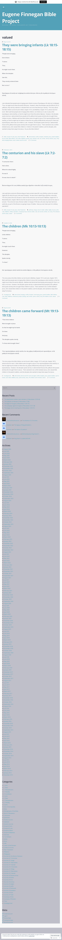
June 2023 (7, 530)
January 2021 (7, 593)
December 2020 (8, 595)
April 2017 (7, 689)
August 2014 (7, 758)
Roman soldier (31, 211)
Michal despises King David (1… (31, 434)
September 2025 (8, 473)
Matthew (23, 138)
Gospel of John (8, 826)
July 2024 (6, 503)
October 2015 (8, 728)
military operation (14, 211)
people (27, 138)
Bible (5, 136)
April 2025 (7, 483)
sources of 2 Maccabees (10, 871)
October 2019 (8, 625)
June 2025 (7, 479)
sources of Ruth (8, 892)
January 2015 (7, 747)
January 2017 (7, 695)
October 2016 (8, 702)
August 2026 (7, 449)
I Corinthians (7, 837)
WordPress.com (8, 922)
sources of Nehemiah (10, 888)
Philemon (6, 852)
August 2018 (7, 655)
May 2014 (6, 764)
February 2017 (8, 693)
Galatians (6, 822)
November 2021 (8, 571)
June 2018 (7, 659)
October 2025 (8, 470)
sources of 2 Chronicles (10, 867)
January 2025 (7, 490)
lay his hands (5, 138)
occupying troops (23, 211)
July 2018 (6, 657)
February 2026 (8, 462)
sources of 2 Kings (9, 869)
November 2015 (8, 725)
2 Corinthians (8, 794)
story (55, 138)
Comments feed (8, 920)
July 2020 (6, 605)
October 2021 (8, 573)
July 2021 (6, 580)
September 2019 (8, 627)
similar (43, 138)
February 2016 (8, 719)
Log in (5, 916)
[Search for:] (29, 388)
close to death (40, 210)
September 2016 (8, 704)
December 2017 (8, 672)
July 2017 (6, 683)
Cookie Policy (31, 936)
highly (50, 210)
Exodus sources (8, 820)
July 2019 (6, 631)
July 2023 (6, 528)
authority (31, 210)
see (40, 138)
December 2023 (8, 518)
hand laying (36, 294)
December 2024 (8, 492)
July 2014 (6, 760)
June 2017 (7, 685)
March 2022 (7, 563)
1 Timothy (7, 792)
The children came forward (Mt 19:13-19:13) (30, 313)
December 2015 (8, 723)
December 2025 (8, 466)
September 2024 (8, 498)
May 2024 (6, 507)
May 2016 (6, 713)
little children (12, 138)
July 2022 (6, 554)
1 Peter (6, 787)
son (49, 211)
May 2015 (6, 738)
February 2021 (8, 590)
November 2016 (8, 700)
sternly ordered (49, 138)
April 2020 (7, 612)
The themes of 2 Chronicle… (30, 420)
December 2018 (8, 646)
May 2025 (6, 481)
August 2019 (7, 629)
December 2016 (8, 698)
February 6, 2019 (8, 150)
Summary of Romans (10, 899)
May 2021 (6, 584)
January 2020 (7, 618)
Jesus (16, 136)
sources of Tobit (8, 895)
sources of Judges (9, 884)
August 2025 (7, 475)
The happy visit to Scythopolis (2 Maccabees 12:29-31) (19, 408)
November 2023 (8, 520)
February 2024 (8, 513)
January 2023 (7, 541)
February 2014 (8, 770)
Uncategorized (7, 294)
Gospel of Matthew (9, 832)
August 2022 (7, 552)
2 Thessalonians (8, 800)
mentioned (15, 296)
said (38, 138)
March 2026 (7, 460)
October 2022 (8, 548)
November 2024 (8, 494)
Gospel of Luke (10, 136)
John (57, 210)
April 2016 (7, 715)
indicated (46, 136)
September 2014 (8, 755)
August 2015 (7, 732)
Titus (5, 901)
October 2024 (8, 496)
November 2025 (8, 468)
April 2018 (7, 663)
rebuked (35, 138)
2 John (6, 796)
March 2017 (7, 691)
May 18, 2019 (7, 42)
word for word (23, 140)
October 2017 (8, 676)
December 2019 (8, 620)
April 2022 (7, 560)
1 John (6, 785)
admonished (32, 136)
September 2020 (8, 601)
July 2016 (6, 708)
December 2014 (8, 749)
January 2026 (7, 464)
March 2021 (7, 588)
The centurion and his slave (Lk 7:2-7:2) (28, 155)
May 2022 (6, 558)
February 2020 (8, 616)
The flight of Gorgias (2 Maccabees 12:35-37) (16, 403)
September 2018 (8, 653)
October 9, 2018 (8, 223)
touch (14, 140)
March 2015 (7, 743)
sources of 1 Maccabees (10, 862)
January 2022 (7, 567)
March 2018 (7, 665)
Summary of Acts (8, 897)
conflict (37, 136)
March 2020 (7, 614)
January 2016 (7, 721)
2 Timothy (7, 802)
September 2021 (8, 575)
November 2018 (8, 648)
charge (35, 210)
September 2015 (8, 730)
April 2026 (7, 458)
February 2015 (8, 745)
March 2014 (7, 768)
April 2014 (7, 766)
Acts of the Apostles (9, 807)
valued (17, 140)
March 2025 (7, 485)
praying (24, 296)
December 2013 (8, 775)
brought (34, 375)
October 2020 (8, 599)
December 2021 (8, 569)
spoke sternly (22, 377)
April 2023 (7, 535)
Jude (5, 843)
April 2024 (7, 509)
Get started (43, 1)
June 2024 (7, 505)
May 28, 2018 (7, 307)
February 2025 (8, 488)
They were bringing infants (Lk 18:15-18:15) (30, 47)
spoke (34, 296)
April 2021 (7, 586)
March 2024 (7, 511)
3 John (6, 805)
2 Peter (6, 798)
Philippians (7, 854)
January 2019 (7, 644)
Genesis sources (8, 824)
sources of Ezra (8, 880)
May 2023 (6, 533)
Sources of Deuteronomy (11, 875)
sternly (38, 296)
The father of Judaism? (20, 429)
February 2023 (8, 539)
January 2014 (7, 773)
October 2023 (8, 522)
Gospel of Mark (8, 830)
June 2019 (7, 633)
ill (52, 210)
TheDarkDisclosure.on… (13, 420)
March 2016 (7, 717)
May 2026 (6, 455)
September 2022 (8, 550)
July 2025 (6, 477)
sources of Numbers (10, 890)
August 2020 (7, 603)
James (5, 839)
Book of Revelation (9, 813)
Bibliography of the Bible (11, 811)
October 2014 (8, 753)
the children (46, 296)
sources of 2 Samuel (9, 873)
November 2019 (8, 623)
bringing (23, 294)
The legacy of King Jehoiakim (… (23, 425)
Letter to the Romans (10, 845)
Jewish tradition (55, 136)
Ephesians (7, 817)
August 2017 (7, 680)
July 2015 (6, 734)
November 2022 (8, 545)
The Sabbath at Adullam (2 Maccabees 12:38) (16, 401)
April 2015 (7, 740)
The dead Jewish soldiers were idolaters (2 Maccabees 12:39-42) (22, 399)
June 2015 (7, 736)
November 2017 (8, 674)
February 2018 (8, 668)
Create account (8, 914)
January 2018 (7, 670)
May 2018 (6, 661)
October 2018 (8, 650)
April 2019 (7, 638)
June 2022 (7, 556)
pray (31, 138)
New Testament (21, 136)
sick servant (40, 211)
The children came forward (35, 377)
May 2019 (6, 635)
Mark (19, 138)
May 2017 (6, 687)
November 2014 (8, 751)
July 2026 (6, 451)
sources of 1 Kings (9, 860)
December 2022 (8, 543)
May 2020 (6, 610)
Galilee (46, 210)
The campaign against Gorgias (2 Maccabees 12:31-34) (19, 406)
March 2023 (7, 537)
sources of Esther (9, 877)
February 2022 (8, 565)
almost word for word (26, 375)
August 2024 (7, 500)
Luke (17, 138)
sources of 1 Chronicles (10, 858)
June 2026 (7, 453)
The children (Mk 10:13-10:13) (24, 226)
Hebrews (6, 835)
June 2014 (7, 762)
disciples (41, 136)
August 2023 (7, 526)
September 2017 (8, 678)
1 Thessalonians (8, 790)
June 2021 (7, 582)
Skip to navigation (3, 7)
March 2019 (7, 640)
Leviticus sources (9, 847)
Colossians (7, 815)
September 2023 (8, 524)
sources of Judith (9, 886)
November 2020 (8, 597)
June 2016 (7, 710)
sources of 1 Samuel (9, 865)
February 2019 (8, 642)
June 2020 (7, 608)
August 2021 (7, 578)
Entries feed (7, 918)
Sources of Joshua (9, 882)
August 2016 (7, 706)
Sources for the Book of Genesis (13, 856)
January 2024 (7, 515)
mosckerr (9, 425)
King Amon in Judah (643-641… (22, 438)
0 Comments (33, 140)
